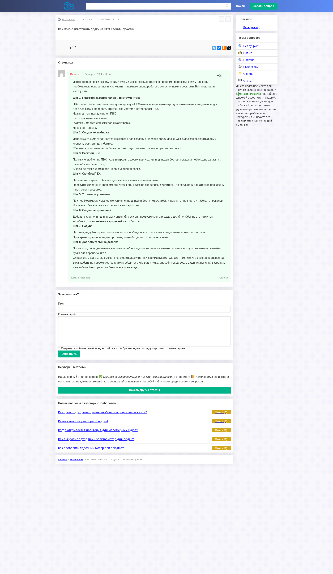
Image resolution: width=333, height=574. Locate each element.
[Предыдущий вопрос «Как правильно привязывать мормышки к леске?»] (221, 19)
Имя (61, 303)
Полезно (248, 59)
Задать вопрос (263, 6)
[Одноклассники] (224, 48)
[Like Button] (61, 47)
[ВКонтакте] (219, 48)
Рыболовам (251, 66)
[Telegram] (214, 48)
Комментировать (80, 277)
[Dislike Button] (82, 47)
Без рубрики (251, 46)
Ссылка (223, 277)
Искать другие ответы (144, 390)
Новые (247, 53)
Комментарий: (67, 314)
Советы (248, 73)
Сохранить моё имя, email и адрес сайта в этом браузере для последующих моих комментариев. (123, 348)
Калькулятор (251, 27)
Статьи (247, 80)
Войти (240, 6)
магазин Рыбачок (250, 93)
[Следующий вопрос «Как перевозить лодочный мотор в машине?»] (228, 19)
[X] (229, 48)
